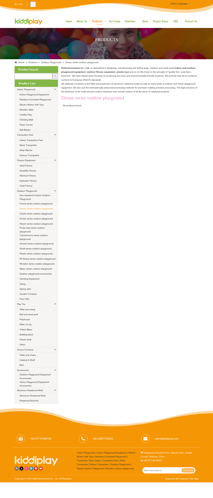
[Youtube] (41, 468)
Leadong (183, 478)
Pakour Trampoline (99, 464)
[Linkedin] (31, 468)
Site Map (194, 478)
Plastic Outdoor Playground (90, 468)
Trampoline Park (25, 135)
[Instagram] (26, 468)
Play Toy (21, 304)
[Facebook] (17, 468)
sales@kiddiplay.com (166, 438)
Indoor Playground (26, 89)
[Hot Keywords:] (33, 4)
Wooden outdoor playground (120, 468)
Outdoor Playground (27, 191)
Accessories (23, 370)
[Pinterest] (36, 468)
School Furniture (25, 349)
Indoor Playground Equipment (111, 452)
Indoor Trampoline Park (106, 460)
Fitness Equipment (26, 160)
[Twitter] (21, 468)
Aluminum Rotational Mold (30, 390)
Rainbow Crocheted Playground (110, 456)
